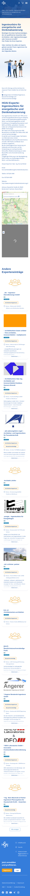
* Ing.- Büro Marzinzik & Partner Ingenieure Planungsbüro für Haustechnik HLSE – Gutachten (15, 800)
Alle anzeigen (15, 829)
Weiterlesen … (15, 356)
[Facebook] (3, 892)
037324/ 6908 (10, 173)
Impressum (20, 883)
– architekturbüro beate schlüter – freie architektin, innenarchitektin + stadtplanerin (15, 333)
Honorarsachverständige (9, 98)
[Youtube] (11, 892)
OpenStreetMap (19, 223)
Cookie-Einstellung (19, 887)
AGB (3, 887)
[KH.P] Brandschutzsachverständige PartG (14, 648)
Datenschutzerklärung (8, 883)
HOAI (3, 10)
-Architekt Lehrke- (10, 480)
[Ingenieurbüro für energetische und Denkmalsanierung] (15, 206)
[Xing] (14, 892)
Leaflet (9, 223)
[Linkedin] (7, 892)
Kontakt (9, 887)
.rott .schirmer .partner (11, 564)
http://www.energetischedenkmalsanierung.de (15, 183)
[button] (26, 3)
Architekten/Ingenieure (18, 95)
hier (25, 90)
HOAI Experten (9, 10)
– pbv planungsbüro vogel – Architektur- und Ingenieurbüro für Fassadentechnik (15, 433)
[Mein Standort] (18, 196)
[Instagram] (18, 892)
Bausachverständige (19, 10)
